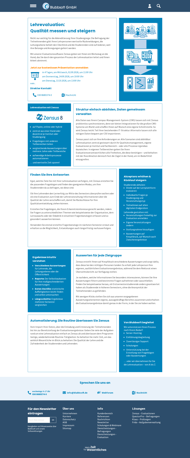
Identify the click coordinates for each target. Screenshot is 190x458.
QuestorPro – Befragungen (146, 416)
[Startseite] (75, 6)
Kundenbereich (105, 413)
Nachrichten (103, 419)
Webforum (107, 392)
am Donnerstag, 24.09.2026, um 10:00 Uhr (63, 76)
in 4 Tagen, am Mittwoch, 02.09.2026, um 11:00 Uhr (67, 72)
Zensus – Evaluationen (143, 413)
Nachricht (71, 95)
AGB (65, 422)
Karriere (67, 416)
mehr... (33, 83)
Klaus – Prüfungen (141, 419)
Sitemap (67, 428)
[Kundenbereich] (150, 6)
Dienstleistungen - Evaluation (106, 436)
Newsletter (103, 422)
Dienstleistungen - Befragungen (106, 430)
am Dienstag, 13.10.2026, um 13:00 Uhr (61, 80)
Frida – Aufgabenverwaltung (146, 422)
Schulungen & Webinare (109, 425)
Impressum (68, 425)
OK (53, 420)
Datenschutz (69, 419)
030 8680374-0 (44, 95)
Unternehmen (70, 413)
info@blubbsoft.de (77, 392)
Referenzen (103, 416)
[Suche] (158, 6)
